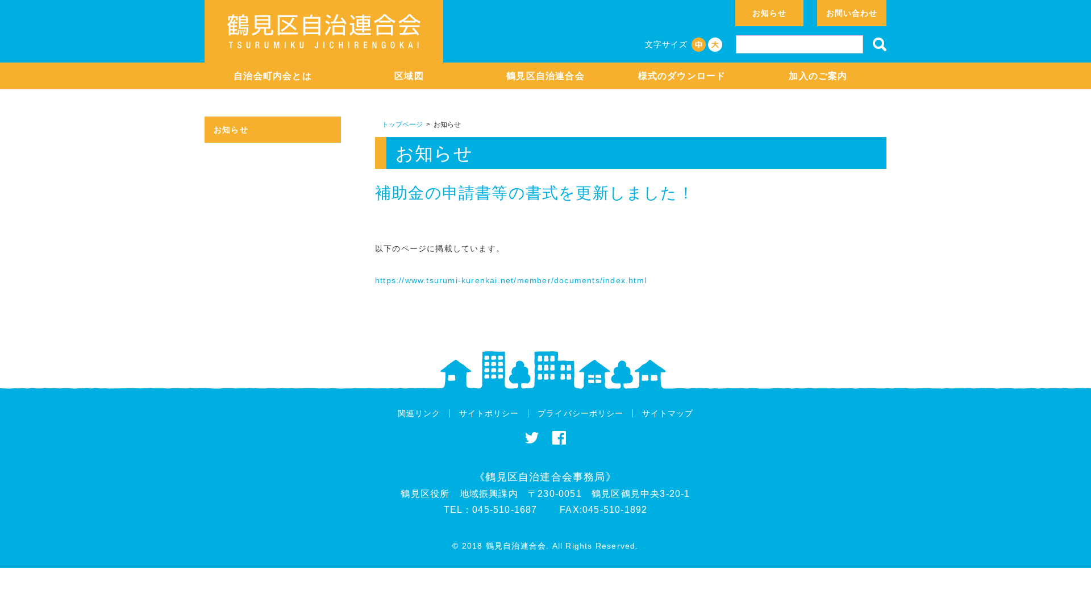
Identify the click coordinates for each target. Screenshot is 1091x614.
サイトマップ (667, 413)
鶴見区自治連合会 (545, 76)
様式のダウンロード (682, 76)
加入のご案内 (818, 76)
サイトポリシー (489, 413)
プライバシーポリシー (580, 413)
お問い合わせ (851, 13)
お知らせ (769, 13)
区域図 (409, 76)
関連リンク (419, 413)
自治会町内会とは (273, 76)
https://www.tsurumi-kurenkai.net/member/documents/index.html (511, 280)
